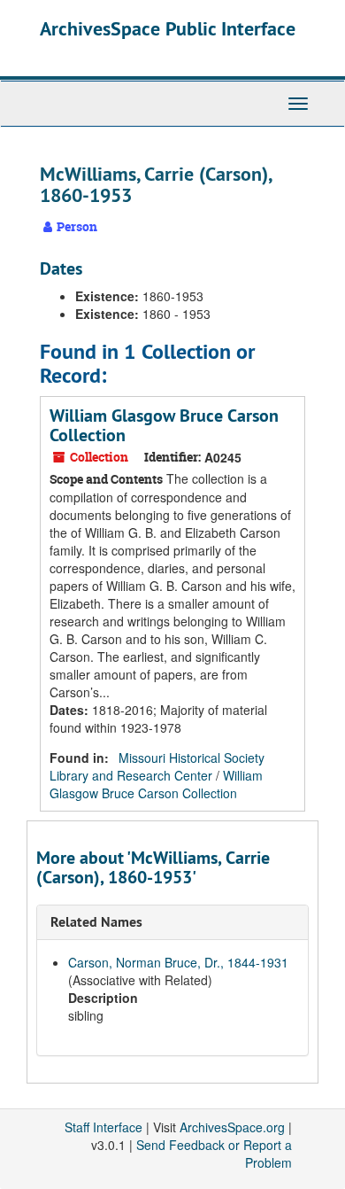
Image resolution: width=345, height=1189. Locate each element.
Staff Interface (103, 1127)
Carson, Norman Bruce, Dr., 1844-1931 (178, 962)
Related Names (96, 922)
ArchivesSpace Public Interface (167, 28)
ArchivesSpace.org (232, 1127)
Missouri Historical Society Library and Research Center (157, 766)
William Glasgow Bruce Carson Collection (164, 425)
